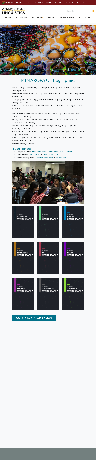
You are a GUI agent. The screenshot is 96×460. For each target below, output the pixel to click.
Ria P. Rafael (66, 151)
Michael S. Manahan (44, 157)
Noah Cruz (61, 157)
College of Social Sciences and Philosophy (65, 2)
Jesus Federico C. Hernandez (45, 151)
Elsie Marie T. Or (50, 154)
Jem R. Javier (34, 154)
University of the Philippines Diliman (23, 2)
